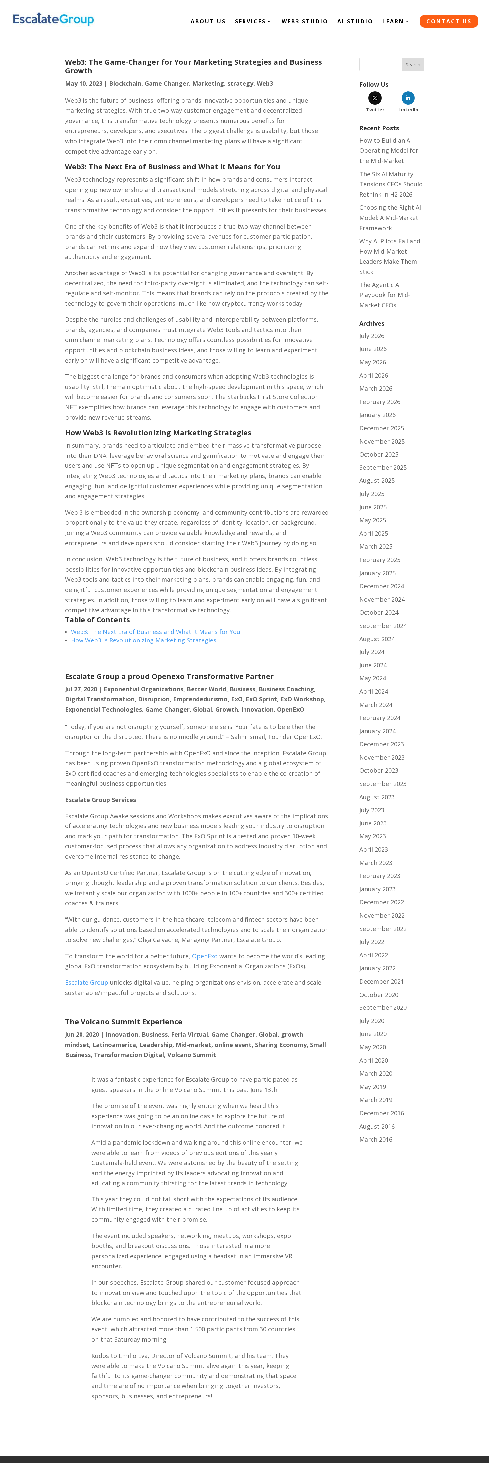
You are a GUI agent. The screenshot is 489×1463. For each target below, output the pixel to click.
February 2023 (379, 876)
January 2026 (377, 415)
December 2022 (381, 902)
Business (242, 689)
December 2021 (381, 981)
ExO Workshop (302, 699)
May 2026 (372, 362)
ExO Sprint (261, 699)
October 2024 (378, 612)
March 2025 (375, 546)
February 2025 (379, 560)
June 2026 (373, 349)
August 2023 (377, 797)
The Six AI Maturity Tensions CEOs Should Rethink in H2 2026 (391, 184)
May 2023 (372, 836)
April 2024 (373, 691)
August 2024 (377, 639)
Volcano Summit (191, 1055)
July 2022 (371, 942)
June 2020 (373, 1034)
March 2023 (375, 863)
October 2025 (378, 454)
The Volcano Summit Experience (123, 1021)
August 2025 (377, 480)
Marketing (208, 83)
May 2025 (372, 520)
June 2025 (373, 507)
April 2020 (373, 1060)
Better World (206, 689)
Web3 (265, 83)
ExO (237, 699)
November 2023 (382, 757)
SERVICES (250, 22)
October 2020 (378, 995)
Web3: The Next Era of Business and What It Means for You (155, 632)
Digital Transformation (100, 699)
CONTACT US (449, 21)
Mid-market (193, 1045)
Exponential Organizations (143, 689)
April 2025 (373, 533)
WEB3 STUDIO (305, 22)
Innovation (257, 709)
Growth (226, 709)
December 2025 (381, 428)
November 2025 (382, 441)
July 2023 (371, 810)
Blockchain (125, 83)
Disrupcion (154, 699)
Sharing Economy (281, 1045)
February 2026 (379, 402)
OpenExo (205, 956)
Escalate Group (86, 982)
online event (233, 1045)
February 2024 (379, 718)
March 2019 (375, 1100)
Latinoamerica (114, 1045)
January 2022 (377, 968)
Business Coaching (286, 689)
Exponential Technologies (103, 709)
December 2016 (381, 1113)
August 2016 (377, 1126)
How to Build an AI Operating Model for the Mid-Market (388, 150)
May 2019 (372, 1087)
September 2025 (383, 467)
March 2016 (375, 1139)
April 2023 (373, 849)
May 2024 (372, 678)
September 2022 (383, 929)
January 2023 (377, 889)
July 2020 (371, 1021)
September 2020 (383, 1007)
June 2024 (373, 665)
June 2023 (373, 823)
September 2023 (383, 784)
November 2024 (382, 599)
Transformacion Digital (129, 1055)
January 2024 (377, 731)
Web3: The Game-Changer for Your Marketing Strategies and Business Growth (193, 66)
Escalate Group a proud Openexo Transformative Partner (169, 676)
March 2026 (375, 388)
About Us (208, 22)
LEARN (393, 22)
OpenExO (290, 709)
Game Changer (167, 83)
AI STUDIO (355, 22)
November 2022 (382, 915)
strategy (240, 83)
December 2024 (381, 586)
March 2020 (375, 1073)
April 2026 (373, 375)
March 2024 (375, 705)
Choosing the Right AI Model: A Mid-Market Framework (390, 217)
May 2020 (372, 1047)
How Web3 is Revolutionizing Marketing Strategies (143, 640)
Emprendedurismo (200, 699)
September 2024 (383, 626)
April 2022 (373, 955)
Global (202, 709)
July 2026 (371, 336)
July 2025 (371, 494)
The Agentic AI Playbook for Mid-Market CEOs (384, 295)
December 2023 (381, 744)
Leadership (155, 1045)
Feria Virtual (189, 1034)
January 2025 (377, 573)
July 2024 (371, 652)
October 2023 (378, 770)
